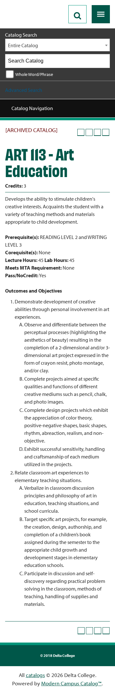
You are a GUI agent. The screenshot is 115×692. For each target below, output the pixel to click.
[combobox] (57, 45)
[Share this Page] (89, 132)
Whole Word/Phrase (34, 74)
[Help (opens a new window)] (105, 132)
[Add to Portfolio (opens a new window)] (80, 132)
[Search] (103, 61)
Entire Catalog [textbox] (23, 45)
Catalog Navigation (32, 108)
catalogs (35, 675)
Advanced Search (23, 90)
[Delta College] (30, 2)
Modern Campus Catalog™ (71, 683)
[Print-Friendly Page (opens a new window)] (97, 132)
